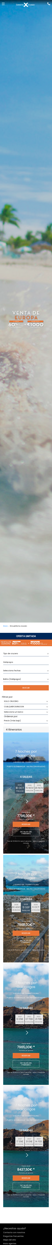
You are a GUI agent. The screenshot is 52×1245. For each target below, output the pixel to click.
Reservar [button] (26, 824)
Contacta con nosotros (14, 1232)
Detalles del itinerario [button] (26, 832)
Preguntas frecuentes (13, 1236)
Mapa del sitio (9, 1239)
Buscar (26, 687)
